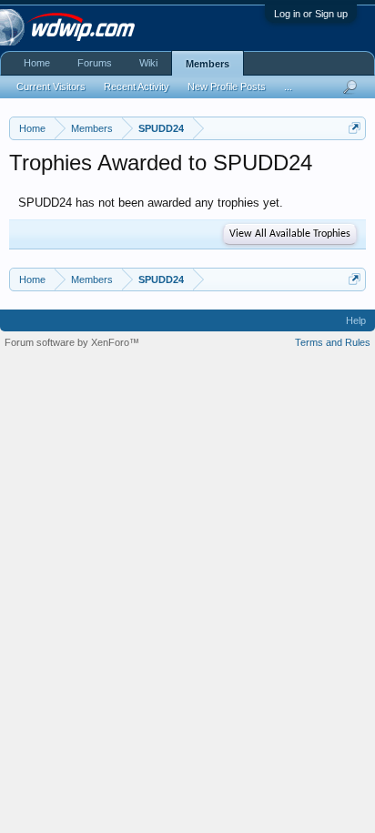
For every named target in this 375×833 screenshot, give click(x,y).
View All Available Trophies (289, 234)
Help (356, 320)
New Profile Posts (227, 86)
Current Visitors (51, 86)
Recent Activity (136, 86)
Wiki (148, 62)
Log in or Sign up (311, 13)
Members (207, 63)
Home (37, 62)
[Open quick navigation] (354, 128)
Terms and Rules (332, 342)
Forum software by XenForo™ (72, 342)
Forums (94, 62)
